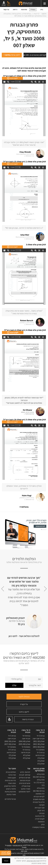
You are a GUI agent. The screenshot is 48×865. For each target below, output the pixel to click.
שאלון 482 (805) (24, 744)
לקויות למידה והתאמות (40, 820)
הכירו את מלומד (30, 156)
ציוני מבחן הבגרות (41, 811)
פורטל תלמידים (10, 799)
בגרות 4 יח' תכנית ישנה (26, 737)
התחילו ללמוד (24, 696)
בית (41, 9)
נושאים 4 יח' (26, 747)
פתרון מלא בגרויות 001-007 (39, 775)
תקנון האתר (11, 777)
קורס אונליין (26, 786)
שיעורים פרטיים (24, 783)
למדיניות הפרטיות (33, 860)
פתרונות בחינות (10, 791)
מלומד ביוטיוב (11, 789)
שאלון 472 (26, 758)
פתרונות (24, 9)
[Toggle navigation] (44, 3)
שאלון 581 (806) (10, 741)
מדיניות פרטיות (10, 780)
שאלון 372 (41, 763)
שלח (14, 685)
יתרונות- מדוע (25, 772)
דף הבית (36, 13)
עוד (28, 768)
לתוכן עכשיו (12, 55)
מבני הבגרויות (40, 807)
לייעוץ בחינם (24, 711)
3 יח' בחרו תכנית (40, 731)
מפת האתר (12, 783)
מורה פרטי (12, 775)
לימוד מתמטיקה (24, 791)
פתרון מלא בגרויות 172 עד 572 (39, 783)
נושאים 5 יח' (11, 747)
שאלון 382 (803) (39, 747)
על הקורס (24, 704)
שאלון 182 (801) (39, 741)
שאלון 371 (41, 761)
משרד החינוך (25, 789)
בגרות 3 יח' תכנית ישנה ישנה (39, 737)
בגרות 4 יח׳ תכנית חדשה (25, 751)
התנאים (9, 845)
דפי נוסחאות (40, 793)
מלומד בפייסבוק (10, 786)
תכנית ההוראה (24, 780)
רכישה (15, 9)
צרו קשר (6, 9)
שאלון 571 (12, 755)
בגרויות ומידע (26, 13)
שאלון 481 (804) (24, 741)
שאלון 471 (26, 755)
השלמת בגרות (10, 772)
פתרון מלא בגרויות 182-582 (39, 789)
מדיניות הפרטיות (17, 845)
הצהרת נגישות (28, 719)
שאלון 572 (12, 758)
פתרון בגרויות (16, 13)
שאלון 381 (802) (39, 744)
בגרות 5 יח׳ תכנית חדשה (11, 751)
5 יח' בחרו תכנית (11, 731)
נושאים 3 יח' (40, 750)
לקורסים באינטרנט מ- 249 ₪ (35, 55)
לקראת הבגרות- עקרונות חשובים (39, 798)
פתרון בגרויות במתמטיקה (39, 769)
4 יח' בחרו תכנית (26, 731)
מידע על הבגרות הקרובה (39, 803)
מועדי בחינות (11, 794)
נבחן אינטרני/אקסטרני (38, 825)
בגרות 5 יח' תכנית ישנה (12, 737)
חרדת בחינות (40, 816)
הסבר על (12, 768)
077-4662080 (35, 657)
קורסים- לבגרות (24, 775)
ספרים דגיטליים (24, 777)
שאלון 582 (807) (10, 744)
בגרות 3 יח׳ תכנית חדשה (40, 754)
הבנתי (6, 860)
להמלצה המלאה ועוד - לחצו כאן (24, 636)
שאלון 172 (41, 758)
